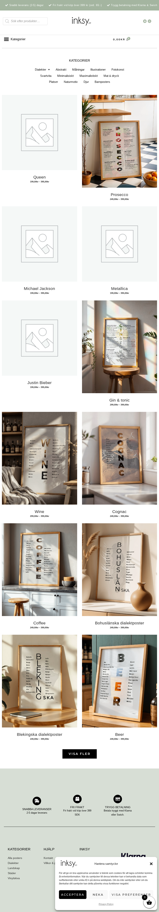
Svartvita (45, 75)
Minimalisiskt (65, 75)
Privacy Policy (106, 904)
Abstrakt (61, 69)
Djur (86, 81)
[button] (151, 864)
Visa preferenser (131, 894)
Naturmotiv (71, 81)
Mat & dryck (111, 75)
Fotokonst (117, 69)
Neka (98, 894)
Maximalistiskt (89, 75)
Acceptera (72, 894)
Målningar (78, 69)
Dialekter (40, 69)
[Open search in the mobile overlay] (25, 21)
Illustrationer (98, 69)
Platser (53, 81)
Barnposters (102, 81)
